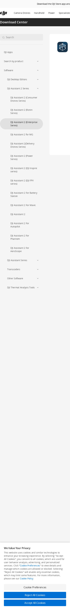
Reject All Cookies (35, 595)
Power (51, 12)
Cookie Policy (26, 578)
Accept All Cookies (35, 603)
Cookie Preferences (30, 565)
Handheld (39, 12)
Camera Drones (22, 12)
